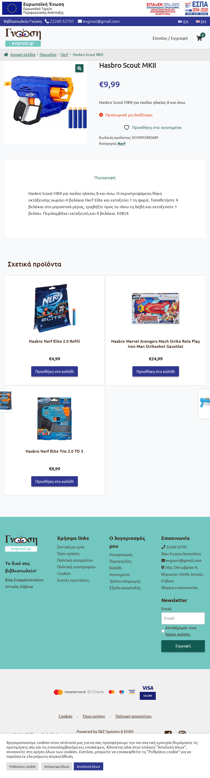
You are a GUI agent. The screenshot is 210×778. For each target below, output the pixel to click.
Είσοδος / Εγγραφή (170, 37)
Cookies (64, 573)
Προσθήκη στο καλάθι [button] (54, 371)
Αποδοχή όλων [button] (88, 766)
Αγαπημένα (119, 574)
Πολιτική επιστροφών (76, 566)
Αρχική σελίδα (22, 54)
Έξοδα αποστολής (125, 587)
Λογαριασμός (121, 554)
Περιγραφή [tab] (105, 177)
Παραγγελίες (120, 561)
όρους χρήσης (177, 633)
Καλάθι (115, 567)
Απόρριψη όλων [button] (56, 766)
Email (166, 608)
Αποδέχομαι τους (181, 631)
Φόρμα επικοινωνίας (179, 587)
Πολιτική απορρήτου (75, 560)
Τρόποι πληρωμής (125, 581)
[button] (79, 68)
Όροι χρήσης (68, 553)
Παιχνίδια (48, 54)
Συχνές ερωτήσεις (73, 579)
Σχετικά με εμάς (71, 546)
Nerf (64, 54)
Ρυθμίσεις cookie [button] (22, 766)
